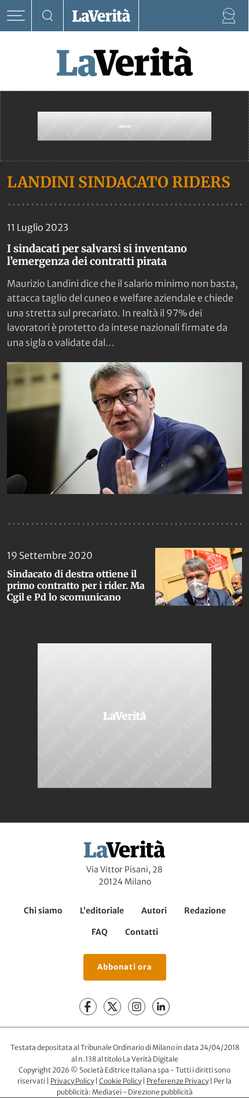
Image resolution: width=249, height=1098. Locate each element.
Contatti (141, 932)
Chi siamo (43, 910)
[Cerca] (48, 16)
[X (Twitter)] (112, 1007)
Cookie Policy (120, 1081)
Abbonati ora (124, 967)
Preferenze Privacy (177, 1081)
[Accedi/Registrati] (229, 16)
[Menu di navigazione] (16, 16)
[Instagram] (136, 1007)
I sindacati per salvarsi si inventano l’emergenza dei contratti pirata (97, 255)
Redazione (205, 910)
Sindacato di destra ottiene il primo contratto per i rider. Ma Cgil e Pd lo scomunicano (76, 585)
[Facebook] (88, 1007)
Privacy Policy (72, 1081)
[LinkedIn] (161, 1007)
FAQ (99, 932)
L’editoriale (102, 910)
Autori (154, 910)
